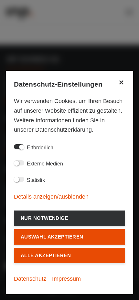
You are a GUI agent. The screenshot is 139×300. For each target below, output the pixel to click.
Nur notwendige (44, 218)
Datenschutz (30, 279)
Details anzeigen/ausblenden (51, 196)
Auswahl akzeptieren (52, 236)
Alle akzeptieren (46, 255)
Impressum (66, 279)
